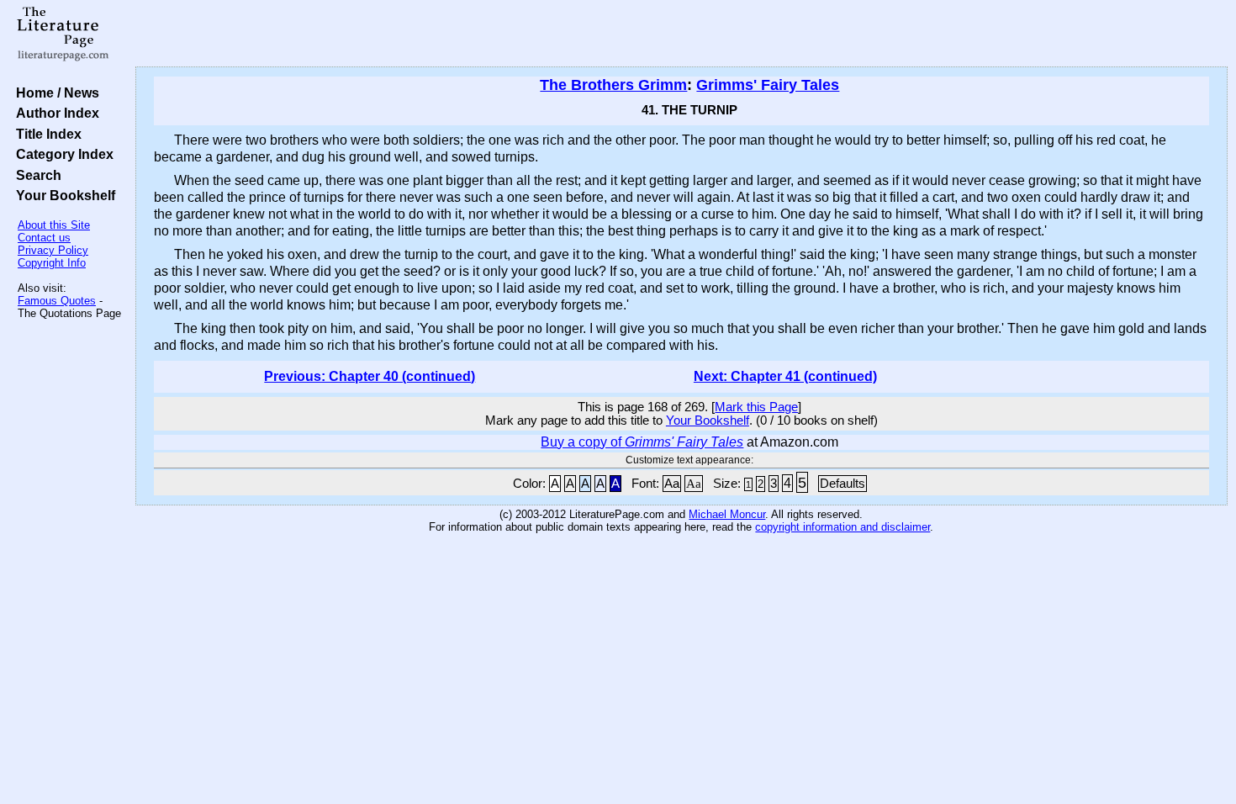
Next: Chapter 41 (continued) (785, 376)
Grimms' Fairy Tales (767, 85)
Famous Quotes (57, 300)
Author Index (54, 112)
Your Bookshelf (62, 195)
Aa (671, 483)
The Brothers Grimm (613, 85)
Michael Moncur (727, 514)
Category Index (61, 153)
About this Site (54, 225)
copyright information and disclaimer (842, 527)
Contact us (44, 237)
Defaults (842, 483)
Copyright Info (52, 263)
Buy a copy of (642, 442)
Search (35, 174)
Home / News (54, 92)
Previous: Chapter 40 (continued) (369, 376)
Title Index (45, 133)
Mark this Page (756, 407)
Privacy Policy (53, 250)
